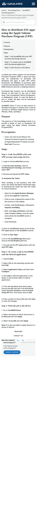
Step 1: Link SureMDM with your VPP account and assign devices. (18, 58)
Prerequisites (9, 49)
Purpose (7, 46)
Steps (6, 53)
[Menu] (33, 4)
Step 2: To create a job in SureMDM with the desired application (18, 63)
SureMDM (5, 75)
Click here (16, 144)
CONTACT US (18, 336)
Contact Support (12, 352)
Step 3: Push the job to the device (17, 68)
